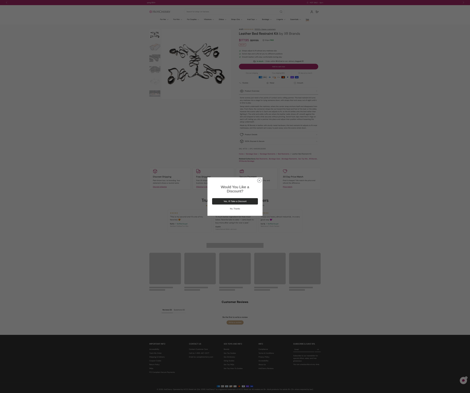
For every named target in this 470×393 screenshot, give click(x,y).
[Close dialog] (259, 180)
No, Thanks (235, 209)
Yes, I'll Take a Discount (235, 201)
